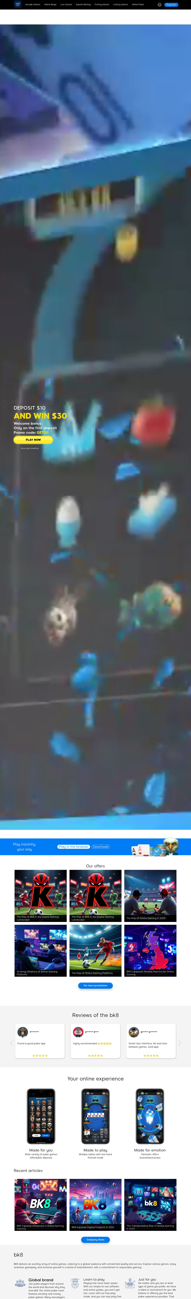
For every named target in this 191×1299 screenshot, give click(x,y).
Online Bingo (50, 4)
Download (100, 847)
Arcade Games (32, 4)
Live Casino (66, 4)
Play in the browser (74, 847)
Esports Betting (83, 4)
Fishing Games (102, 4)
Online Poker (138, 4)
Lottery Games (120, 4)
